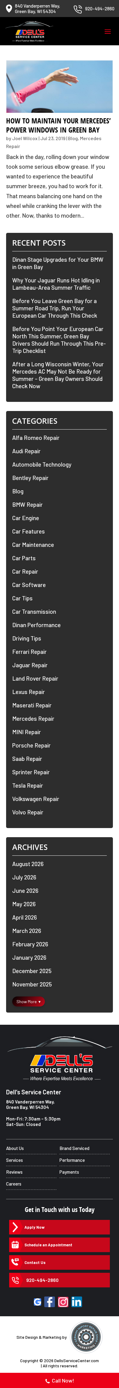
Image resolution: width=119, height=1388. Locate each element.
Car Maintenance (33, 544)
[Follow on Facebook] (49, 1302)
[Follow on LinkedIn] (76, 1302)
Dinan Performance (36, 624)
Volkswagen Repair (35, 798)
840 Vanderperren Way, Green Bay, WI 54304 (30, 1104)
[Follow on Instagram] (63, 1302)
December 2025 (32, 970)
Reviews (14, 1172)
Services (14, 1160)
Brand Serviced (74, 1148)
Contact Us (34, 1262)
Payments (69, 1172)
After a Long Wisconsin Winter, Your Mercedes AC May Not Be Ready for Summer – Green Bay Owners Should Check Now (58, 375)
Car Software (29, 584)
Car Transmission (34, 611)
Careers (13, 1183)
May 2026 (24, 903)
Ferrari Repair (29, 651)
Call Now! (63, 1380)
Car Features (28, 531)
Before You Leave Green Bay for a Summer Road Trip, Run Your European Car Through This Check (54, 308)
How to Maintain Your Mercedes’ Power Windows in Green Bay (58, 125)
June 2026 (25, 890)
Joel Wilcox (25, 138)
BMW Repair (27, 504)
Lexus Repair (28, 691)
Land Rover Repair (35, 678)
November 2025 (32, 984)
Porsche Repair (31, 745)
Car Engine (25, 517)
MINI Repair (26, 731)
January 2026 (29, 957)
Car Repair (25, 571)
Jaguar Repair (30, 664)
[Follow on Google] (37, 1302)
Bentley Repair (30, 477)
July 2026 (24, 877)
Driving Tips (26, 638)
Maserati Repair (32, 705)
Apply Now (34, 1227)
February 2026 (30, 944)
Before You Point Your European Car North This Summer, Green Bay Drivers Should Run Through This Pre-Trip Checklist (59, 339)
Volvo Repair (27, 812)
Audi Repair (26, 450)
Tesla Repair (27, 785)
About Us (15, 1148)
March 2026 (26, 930)
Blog (73, 138)
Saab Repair (27, 758)
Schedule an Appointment (48, 1244)
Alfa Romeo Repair (36, 437)
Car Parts (24, 557)
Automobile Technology (41, 464)
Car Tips (22, 598)
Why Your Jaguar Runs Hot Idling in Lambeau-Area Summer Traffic (56, 284)
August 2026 (28, 863)
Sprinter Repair (31, 771)
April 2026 (24, 917)
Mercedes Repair (33, 718)
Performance (72, 1160)
